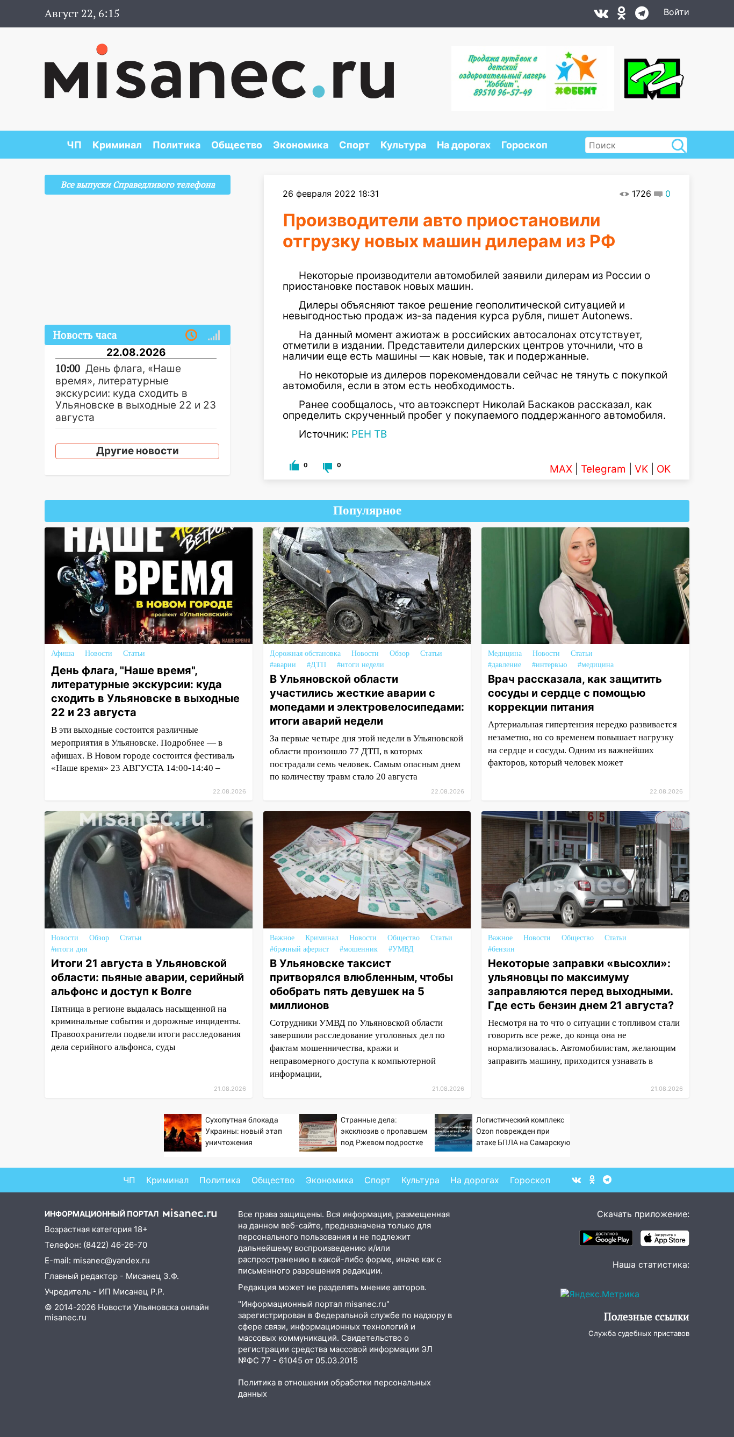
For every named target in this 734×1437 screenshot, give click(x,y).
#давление (504, 665)
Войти (676, 11)
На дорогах (464, 145)
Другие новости (137, 451)
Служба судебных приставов (638, 1333)
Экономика (300, 145)
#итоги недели (360, 665)
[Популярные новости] (214, 335)
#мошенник (359, 949)
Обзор (399, 653)
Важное (282, 938)
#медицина (596, 665)
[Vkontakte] (601, 15)
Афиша (62, 653)
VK (641, 469)
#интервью (549, 665)
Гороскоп (524, 145)
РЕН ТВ (369, 434)
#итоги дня (69, 949)
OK (664, 469)
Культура (403, 145)
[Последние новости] (191, 335)
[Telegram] (642, 15)
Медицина (505, 653)
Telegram (603, 469)
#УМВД (401, 949)
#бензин (501, 949)
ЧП (74, 145)
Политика (176, 145)
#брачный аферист (299, 949)
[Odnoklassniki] (622, 15)
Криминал (117, 145)
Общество (236, 145)
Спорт (354, 145)
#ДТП (316, 665)
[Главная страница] (219, 65)
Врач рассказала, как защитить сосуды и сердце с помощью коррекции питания (575, 693)
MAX (561, 469)
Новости (98, 653)
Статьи (134, 653)
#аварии (283, 665)
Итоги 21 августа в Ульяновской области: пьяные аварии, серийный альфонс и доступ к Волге (147, 977)
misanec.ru (66, 1317)
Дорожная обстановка (305, 653)
